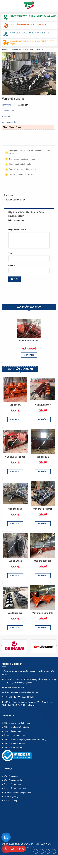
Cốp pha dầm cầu (42, 561)
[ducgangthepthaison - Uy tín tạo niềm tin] (29, 5)
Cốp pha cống (15, 509)
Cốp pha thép (15, 561)
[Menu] (3, 5)
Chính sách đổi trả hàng (14, 743)
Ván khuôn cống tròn (42, 613)
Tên (10, 253)
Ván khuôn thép (43, 404)
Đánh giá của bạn (16, 220)
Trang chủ (5, 49)
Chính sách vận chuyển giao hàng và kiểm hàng (25, 739)
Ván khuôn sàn (15, 613)
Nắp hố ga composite (13, 780)
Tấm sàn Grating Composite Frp (18, 792)
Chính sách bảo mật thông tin (16, 727)
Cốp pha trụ (15, 404)
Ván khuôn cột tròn (42, 509)
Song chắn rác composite (15, 788)
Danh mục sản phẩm (19, 49)
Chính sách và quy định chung (17, 723)
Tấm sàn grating (11, 796)
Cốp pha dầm (42, 457)
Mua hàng (29, 355)
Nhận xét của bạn (17, 230)
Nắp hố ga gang (11, 776)
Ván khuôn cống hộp (15, 457)
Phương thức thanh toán (14, 735)
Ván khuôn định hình (29, 340)
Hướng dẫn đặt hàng (13, 731)
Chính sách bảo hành (13, 747)
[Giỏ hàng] (54, 4)
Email (11, 266)
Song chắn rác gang (12, 784)
